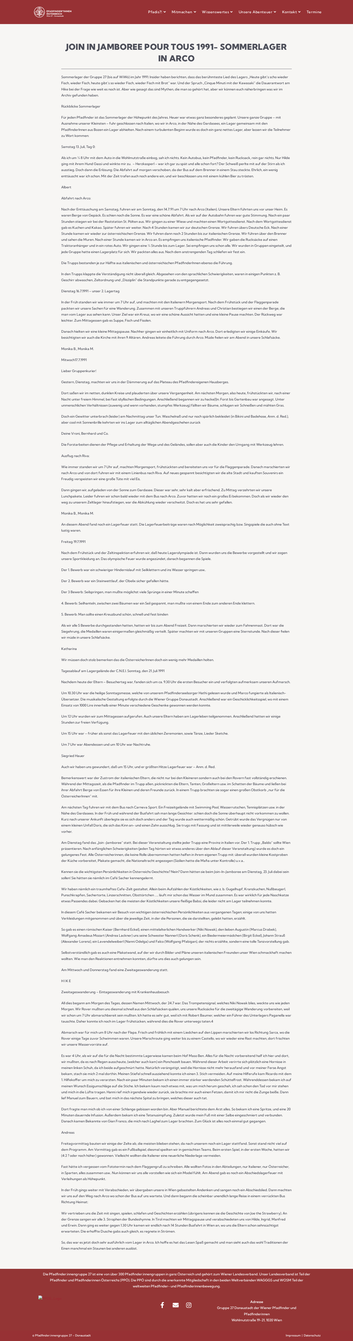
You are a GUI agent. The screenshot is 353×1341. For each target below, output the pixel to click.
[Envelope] (176, 1305)
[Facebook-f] (162, 1305)
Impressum (293, 1335)
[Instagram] (189, 1305)
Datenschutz (312, 1335)
